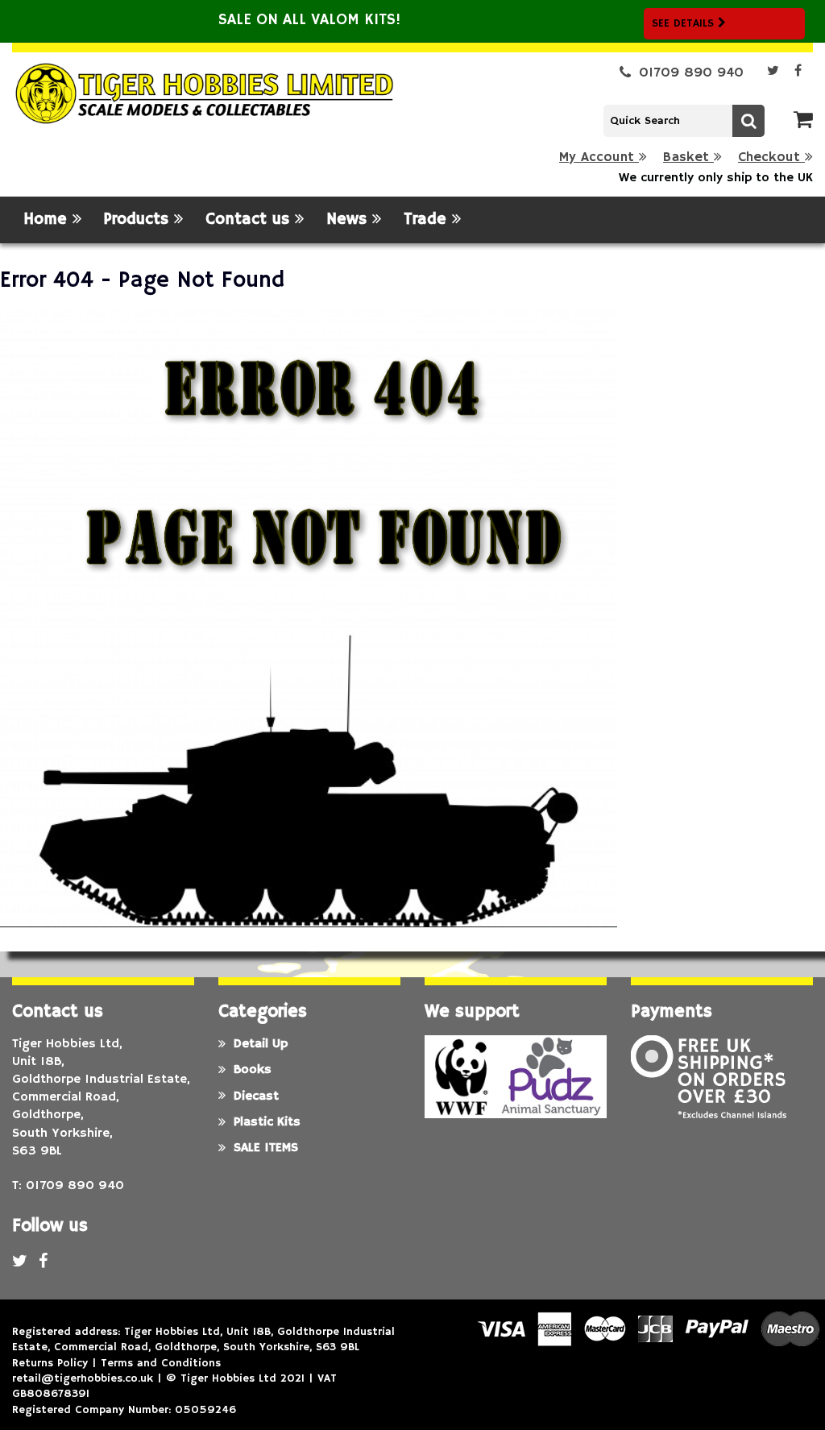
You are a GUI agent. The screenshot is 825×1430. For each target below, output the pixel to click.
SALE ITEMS (266, 1148)
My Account (599, 157)
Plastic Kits (267, 1122)
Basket (688, 157)
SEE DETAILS (685, 23)
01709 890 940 (691, 72)
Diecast (256, 1096)
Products (139, 219)
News (349, 219)
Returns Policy (50, 1363)
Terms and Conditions (161, 1363)
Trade (428, 219)
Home (48, 219)
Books (253, 1070)
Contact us (250, 219)
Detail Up (261, 1044)
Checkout (771, 157)
